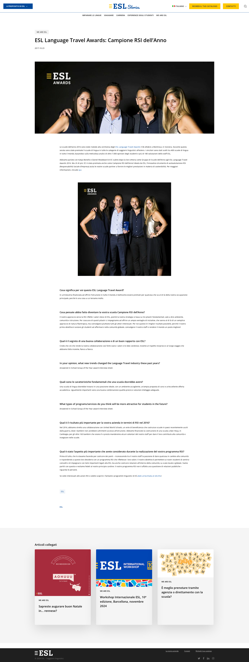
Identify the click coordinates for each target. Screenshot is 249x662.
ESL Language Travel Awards (127, 147)
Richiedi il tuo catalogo (204, 651)
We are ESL (42, 32)
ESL (62, 491)
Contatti (187, 651)
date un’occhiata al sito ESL (149, 476)
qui (80, 170)
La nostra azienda (172, 651)
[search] (245, 6)
